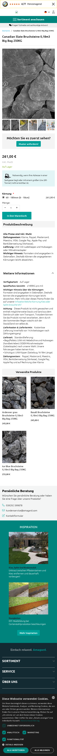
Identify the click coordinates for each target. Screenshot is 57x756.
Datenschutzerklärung (30, 720)
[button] (28, 744)
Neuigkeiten (14, 618)
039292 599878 (14, 505)
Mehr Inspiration (28, 632)
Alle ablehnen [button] (42, 750)
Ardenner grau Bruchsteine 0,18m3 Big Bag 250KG (12, 415)
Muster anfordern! (28, 143)
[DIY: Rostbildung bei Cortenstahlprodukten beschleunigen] (28, 598)
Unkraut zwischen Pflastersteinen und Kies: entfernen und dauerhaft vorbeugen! (27, 573)
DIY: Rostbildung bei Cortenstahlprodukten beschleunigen (27, 622)
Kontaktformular (14, 515)
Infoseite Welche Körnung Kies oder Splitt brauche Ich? (26, 303)
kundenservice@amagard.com (21, 510)
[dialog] (28, 725)
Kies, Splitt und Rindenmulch (22, 567)
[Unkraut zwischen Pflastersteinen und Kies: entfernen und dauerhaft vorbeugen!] (28, 548)
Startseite (6, 30)
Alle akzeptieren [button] (16, 750)
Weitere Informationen (18, 273)
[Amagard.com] (16, 12)
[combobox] (53, 697)
